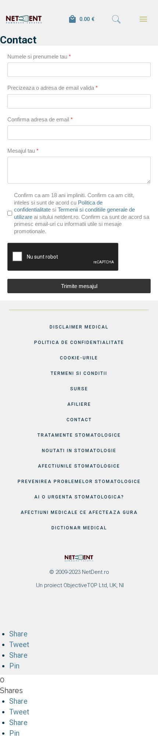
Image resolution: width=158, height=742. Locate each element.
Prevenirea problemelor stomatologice (79, 481)
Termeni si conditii (79, 373)
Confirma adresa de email (40, 119)
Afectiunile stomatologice (79, 466)
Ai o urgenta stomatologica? (79, 497)
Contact (79, 419)
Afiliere (79, 404)
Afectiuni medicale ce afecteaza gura (79, 512)
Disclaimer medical (79, 327)
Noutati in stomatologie (79, 450)
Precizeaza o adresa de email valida (52, 88)
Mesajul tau (23, 151)
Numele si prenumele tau (39, 56)
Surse (79, 388)
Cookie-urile (79, 358)
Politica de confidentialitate (79, 342)
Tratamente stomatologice (79, 435)
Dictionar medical (79, 527)
